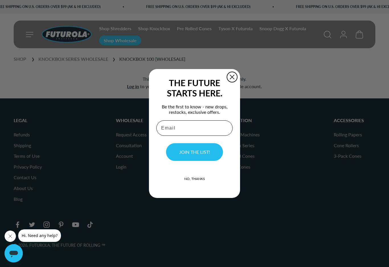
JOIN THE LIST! (194, 152)
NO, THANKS (194, 179)
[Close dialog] (232, 77)
